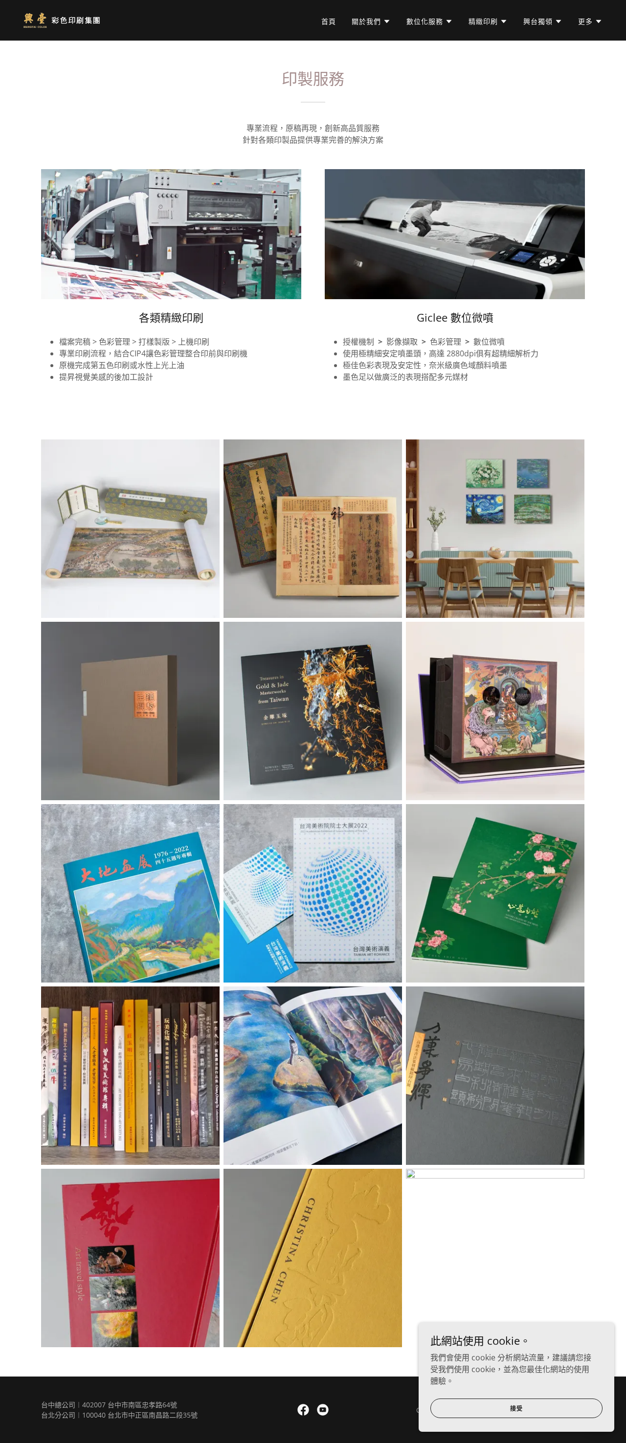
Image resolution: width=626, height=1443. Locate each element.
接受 (516, 1408)
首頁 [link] (328, 21)
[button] (371, 21)
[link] (61, 19)
